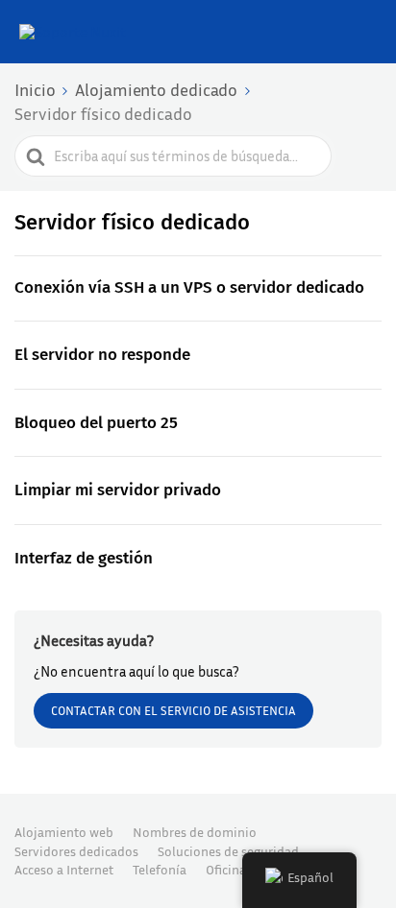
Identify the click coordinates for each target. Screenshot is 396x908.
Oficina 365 (238, 869)
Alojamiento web (63, 832)
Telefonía (159, 869)
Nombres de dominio (195, 832)
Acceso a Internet (63, 869)
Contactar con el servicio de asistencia (173, 710)
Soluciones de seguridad (228, 851)
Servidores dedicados (76, 851)
